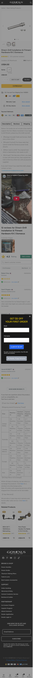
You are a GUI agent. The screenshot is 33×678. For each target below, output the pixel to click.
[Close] (30, 316)
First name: (7, 336)
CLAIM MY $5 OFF (16, 347)
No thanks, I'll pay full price (16, 358)
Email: (5, 326)
